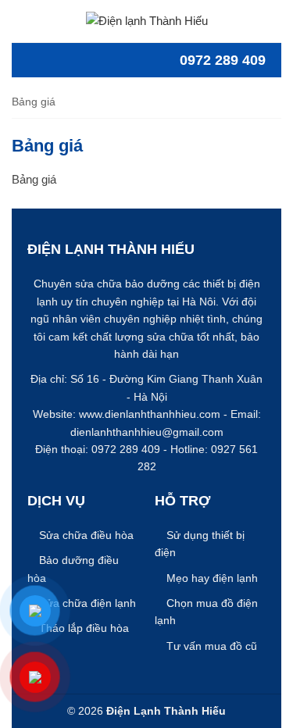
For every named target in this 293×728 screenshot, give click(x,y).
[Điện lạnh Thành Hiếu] (147, 20)
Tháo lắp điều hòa (84, 628)
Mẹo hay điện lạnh (212, 578)
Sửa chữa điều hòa (86, 535)
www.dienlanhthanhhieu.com (149, 414)
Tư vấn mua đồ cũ (211, 646)
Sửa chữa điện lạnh (87, 603)
